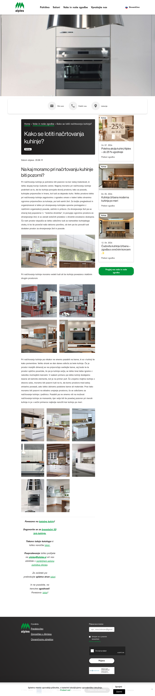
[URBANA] (39, 251)
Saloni (56, 7)
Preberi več (65, 690)
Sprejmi (118, 686)
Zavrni (119, 691)
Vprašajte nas (99, 7)
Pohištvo (45, 7)
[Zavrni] (152, 689)
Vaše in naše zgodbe (75, 7)
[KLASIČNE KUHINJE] (58, 495)
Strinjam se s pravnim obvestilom (99, 638)
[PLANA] (39, 300)
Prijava (102, 660)
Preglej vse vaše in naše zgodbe (116, 271)
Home (27, 123)
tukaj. (47, 545)
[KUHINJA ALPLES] (77, 251)
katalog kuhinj (46, 521)
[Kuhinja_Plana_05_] (32, 424)
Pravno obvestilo (94, 641)
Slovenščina (134, 7)
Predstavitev (37, 628)
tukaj (45, 592)
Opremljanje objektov (42, 639)
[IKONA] (32, 460)
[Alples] (20, 7)
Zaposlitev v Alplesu (41, 634)
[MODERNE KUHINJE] (32, 495)
